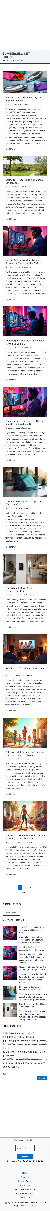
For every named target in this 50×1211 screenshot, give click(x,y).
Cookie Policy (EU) (25, 1193)
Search (6, 1074)
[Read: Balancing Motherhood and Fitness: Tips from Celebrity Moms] (25, 732)
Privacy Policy (25, 1181)
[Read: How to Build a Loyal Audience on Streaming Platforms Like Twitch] (25, 241)
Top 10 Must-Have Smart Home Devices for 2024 (23, 590)
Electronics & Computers (24, 508)
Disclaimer (25, 1185)
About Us (25, 1177)
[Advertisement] (25, 25)
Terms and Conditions (25, 1189)
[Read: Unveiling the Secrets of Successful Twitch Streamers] (25, 321)
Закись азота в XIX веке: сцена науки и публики (23, 99)
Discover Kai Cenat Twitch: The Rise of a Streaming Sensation (25, 422)
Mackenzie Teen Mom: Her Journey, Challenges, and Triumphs (25, 837)
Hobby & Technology (20, 104)
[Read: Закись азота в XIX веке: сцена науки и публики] (25, 82)
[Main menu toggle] (44, 56)
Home (25, 1173)
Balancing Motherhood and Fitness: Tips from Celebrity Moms (25, 753)
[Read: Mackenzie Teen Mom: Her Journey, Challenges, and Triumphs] (25, 816)
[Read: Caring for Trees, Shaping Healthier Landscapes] (25, 165)
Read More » (10, 149)
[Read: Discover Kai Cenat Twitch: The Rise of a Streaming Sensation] (25, 401)
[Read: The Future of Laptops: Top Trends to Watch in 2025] (25, 482)
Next (25, 892)
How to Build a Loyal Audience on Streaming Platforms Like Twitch (23, 262)
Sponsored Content (19, 187)
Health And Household (23, 675)
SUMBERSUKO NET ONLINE (16, 55)
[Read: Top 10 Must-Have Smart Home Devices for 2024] (25, 568)
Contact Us (25, 1197)
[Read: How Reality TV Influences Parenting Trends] (25, 649)
